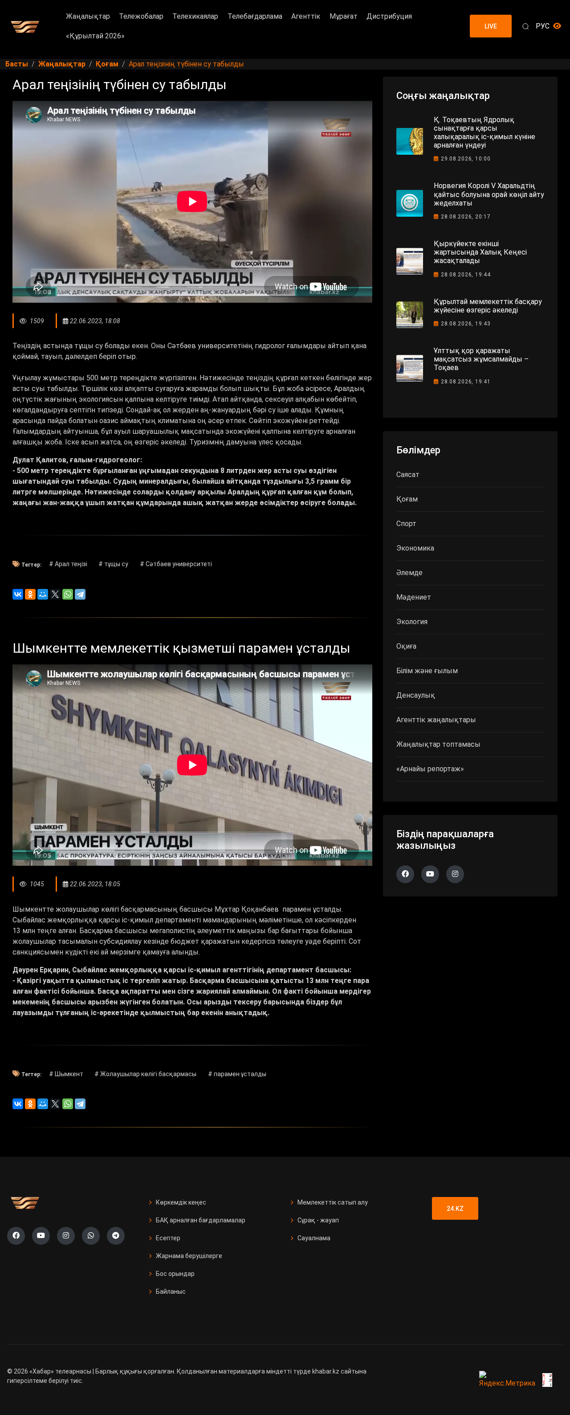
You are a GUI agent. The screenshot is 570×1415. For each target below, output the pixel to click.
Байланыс (171, 1291)
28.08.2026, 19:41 (466, 381)
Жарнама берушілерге (189, 1255)
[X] (55, 594)
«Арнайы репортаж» (430, 769)
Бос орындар (175, 1273)
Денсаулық (415, 695)
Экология (412, 621)
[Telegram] (80, 594)
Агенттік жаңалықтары (436, 720)
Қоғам (407, 499)
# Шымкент (66, 1074)
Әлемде (409, 572)
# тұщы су (113, 564)
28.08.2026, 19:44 (466, 274)
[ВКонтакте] (17, 594)
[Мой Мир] (42, 594)
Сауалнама (313, 1238)
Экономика (415, 548)
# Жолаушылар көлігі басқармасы (145, 1074)
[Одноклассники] (30, 594)
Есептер (168, 1238)
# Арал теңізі (68, 564)
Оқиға (406, 646)
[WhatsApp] (67, 594)
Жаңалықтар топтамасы (438, 744)
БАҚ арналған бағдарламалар (200, 1220)
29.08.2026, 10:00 (466, 159)
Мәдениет (413, 597)
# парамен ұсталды (237, 1074)
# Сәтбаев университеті (176, 564)
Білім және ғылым (427, 670)
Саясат (407, 474)
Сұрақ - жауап (318, 1220)
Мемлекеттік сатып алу (332, 1202)
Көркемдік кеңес (181, 1202)
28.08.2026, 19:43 (466, 324)
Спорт (406, 523)
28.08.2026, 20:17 (466, 217)
